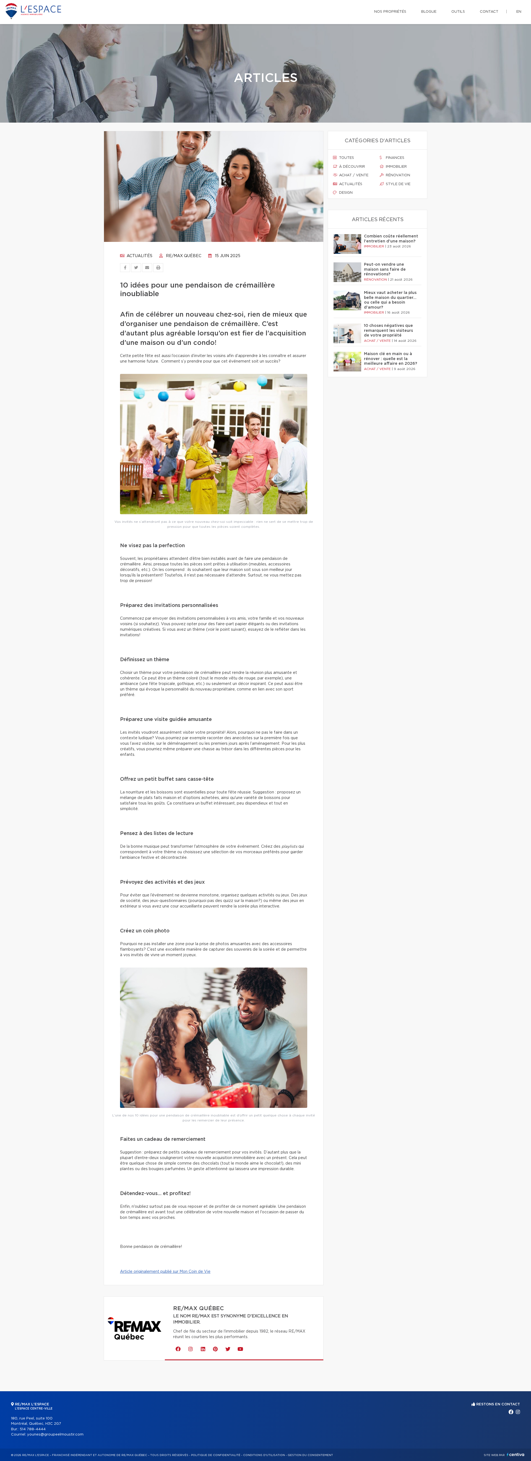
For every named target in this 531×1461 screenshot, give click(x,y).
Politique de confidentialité (215, 1455)
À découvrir (351, 167)
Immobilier (396, 167)
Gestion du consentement (310, 1455)
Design (345, 193)
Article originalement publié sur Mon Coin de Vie (165, 1272)
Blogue (428, 12)
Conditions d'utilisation (264, 1455)
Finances (394, 158)
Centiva (515, 1454)
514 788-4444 (33, 1429)
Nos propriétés (390, 12)
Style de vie (397, 184)
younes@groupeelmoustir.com (55, 1434)
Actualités (139, 256)
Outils (458, 12)
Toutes (346, 158)
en (518, 12)
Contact (489, 12)
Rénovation (397, 175)
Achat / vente (353, 175)
